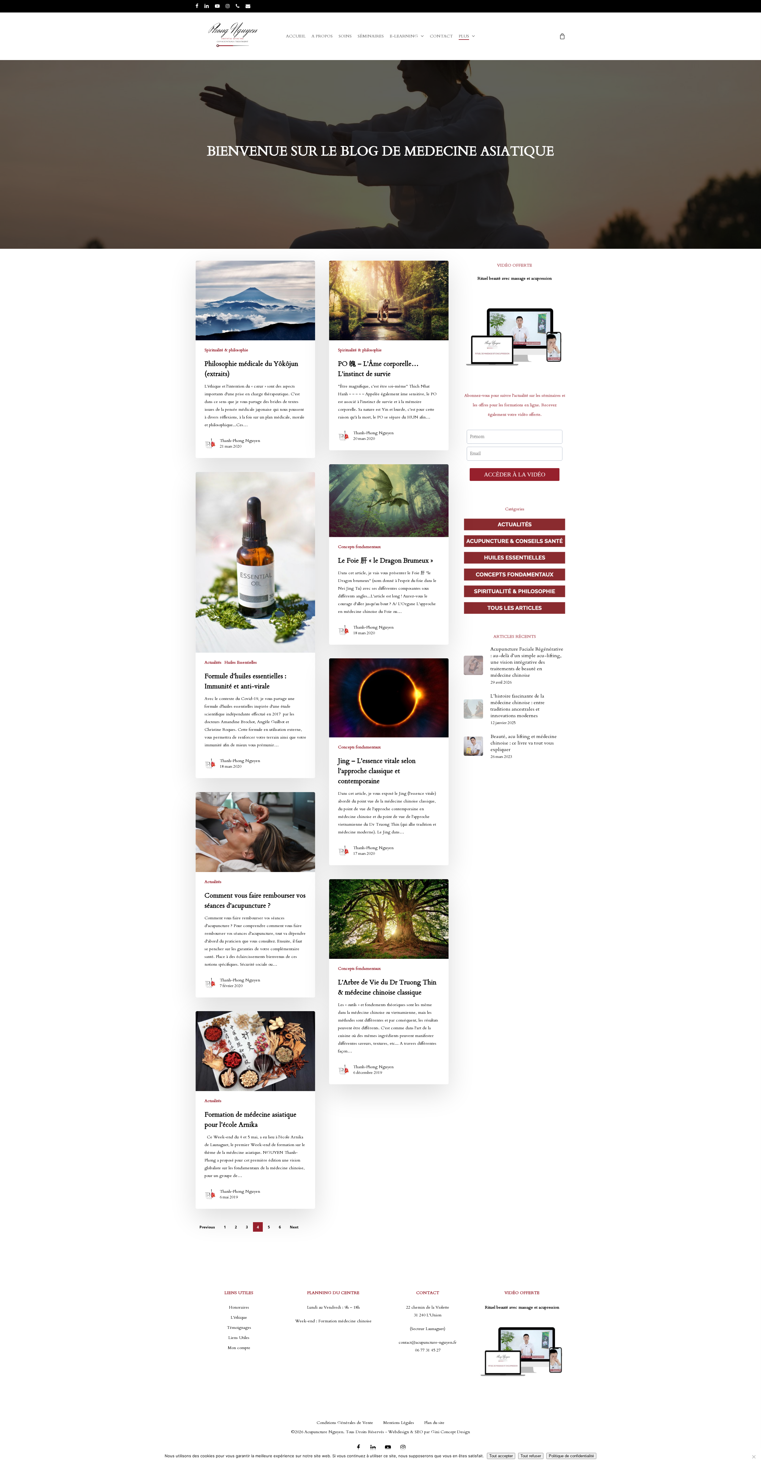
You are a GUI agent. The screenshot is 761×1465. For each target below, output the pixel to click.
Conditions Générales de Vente (345, 1422)
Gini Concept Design (450, 1432)
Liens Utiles (238, 1337)
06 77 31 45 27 (428, 1350)
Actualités (213, 662)
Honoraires (239, 1307)
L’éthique (239, 1317)
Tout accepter (501, 1456)
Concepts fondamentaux (359, 547)
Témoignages (239, 1327)
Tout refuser (531, 1456)
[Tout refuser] (754, 1457)
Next (294, 1227)
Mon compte (239, 1348)
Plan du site (434, 1422)
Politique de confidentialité (571, 1456)
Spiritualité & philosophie (226, 350)
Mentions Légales (398, 1422)
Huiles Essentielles (240, 662)
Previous (207, 1227)
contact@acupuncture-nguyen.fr (428, 1342)
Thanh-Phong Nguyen (240, 440)
